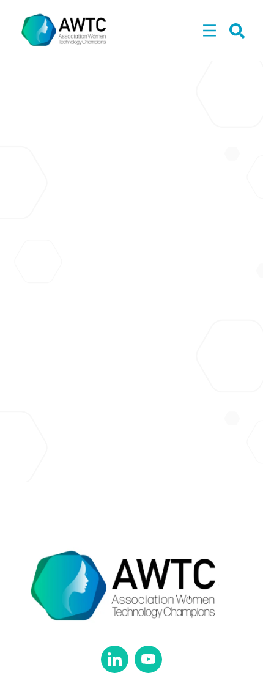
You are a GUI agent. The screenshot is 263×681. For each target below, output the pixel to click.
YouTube (148, 659)
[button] (209, 31)
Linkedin (114, 659)
